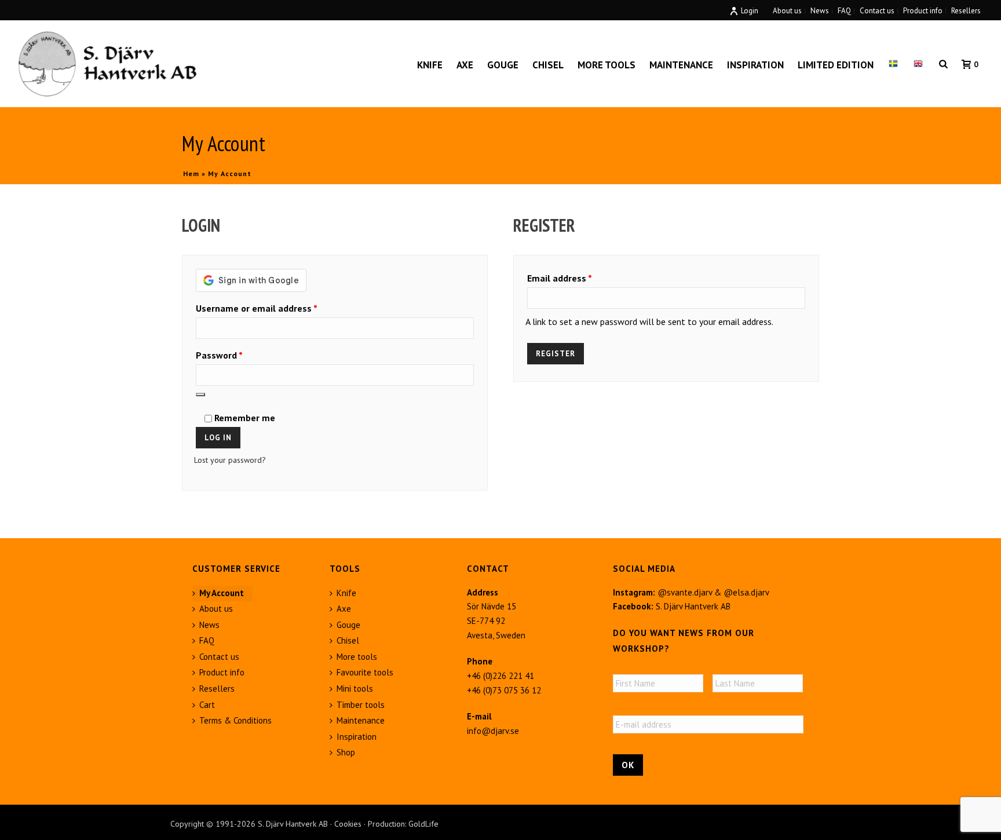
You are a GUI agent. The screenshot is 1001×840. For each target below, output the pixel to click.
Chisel (548, 65)
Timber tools (361, 704)
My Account (221, 592)
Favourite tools (365, 672)
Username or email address (274, 308)
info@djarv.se (493, 730)
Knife (430, 65)
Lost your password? (230, 460)
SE (892, 65)
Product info (221, 672)
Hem (191, 173)
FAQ (206, 640)
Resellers (217, 688)
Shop (346, 752)
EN (918, 65)
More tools (606, 65)
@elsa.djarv (746, 592)
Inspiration (755, 65)
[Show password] (200, 394)
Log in (218, 438)
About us (216, 608)
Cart (207, 704)
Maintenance (681, 65)
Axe (464, 65)
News (209, 624)
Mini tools (355, 688)
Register (555, 354)
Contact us (219, 656)
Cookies (347, 824)
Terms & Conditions (235, 720)
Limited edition (836, 65)
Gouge (502, 65)
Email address (577, 278)
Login (749, 11)
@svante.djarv (684, 592)
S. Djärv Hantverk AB (693, 606)
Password (237, 355)
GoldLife (423, 824)
